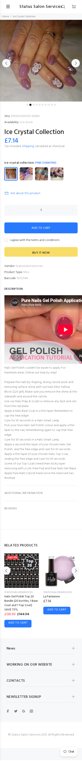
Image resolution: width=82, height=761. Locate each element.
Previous (6, 63)
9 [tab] (52, 105)
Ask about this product (25, 193)
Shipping (28, 146)
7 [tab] (46, 105)
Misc (26, 272)
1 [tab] (27, 105)
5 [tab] (39, 105)
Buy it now (41, 252)
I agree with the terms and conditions (34, 240)
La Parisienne (51, 596)
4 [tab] (36, 105)
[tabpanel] (41, 61)
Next (76, 63)
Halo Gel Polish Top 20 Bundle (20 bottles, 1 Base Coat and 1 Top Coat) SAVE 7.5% (21, 603)
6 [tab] (43, 105)
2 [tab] (30, 105)
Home (5, 16)
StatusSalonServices (29, 266)
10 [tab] (55, 105)
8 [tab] (49, 105)
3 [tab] (33, 105)
